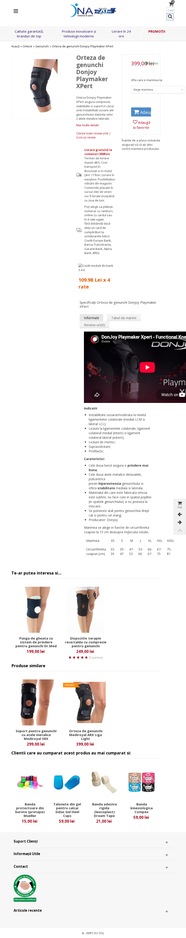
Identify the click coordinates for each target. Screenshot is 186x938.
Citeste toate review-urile (92, 133)
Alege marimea (143, 90)
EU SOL (99, 933)
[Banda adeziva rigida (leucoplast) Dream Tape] (104, 782)
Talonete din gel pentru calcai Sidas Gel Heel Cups (67, 810)
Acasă (15, 46)
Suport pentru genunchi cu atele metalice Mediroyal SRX (36, 735)
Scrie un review (85, 137)
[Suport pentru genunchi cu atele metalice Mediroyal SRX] (36, 702)
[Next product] (180, 522)
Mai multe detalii (87, 125)
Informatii (91, 317)
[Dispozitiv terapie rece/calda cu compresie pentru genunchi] (85, 609)
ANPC (90, 933)
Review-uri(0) (94, 324)
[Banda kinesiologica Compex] (141, 782)
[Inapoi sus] (180, 530)
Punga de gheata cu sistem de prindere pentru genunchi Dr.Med (36, 642)
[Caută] (170, 16)
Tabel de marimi (123, 317)
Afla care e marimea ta (146, 80)
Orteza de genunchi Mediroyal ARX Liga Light (85, 735)
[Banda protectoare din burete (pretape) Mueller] (30, 782)
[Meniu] (16, 10)
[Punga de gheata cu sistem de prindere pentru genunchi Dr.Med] (36, 609)
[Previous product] (180, 515)
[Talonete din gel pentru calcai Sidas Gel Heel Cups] (67, 782)
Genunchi (42, 46)
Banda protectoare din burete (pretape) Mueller (30, 810)
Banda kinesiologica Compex (141, 808)
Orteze (27, 46)
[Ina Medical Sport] (93, 10)
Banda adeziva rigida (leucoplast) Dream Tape (104, 810)
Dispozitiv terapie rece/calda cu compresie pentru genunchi (85, 642)
